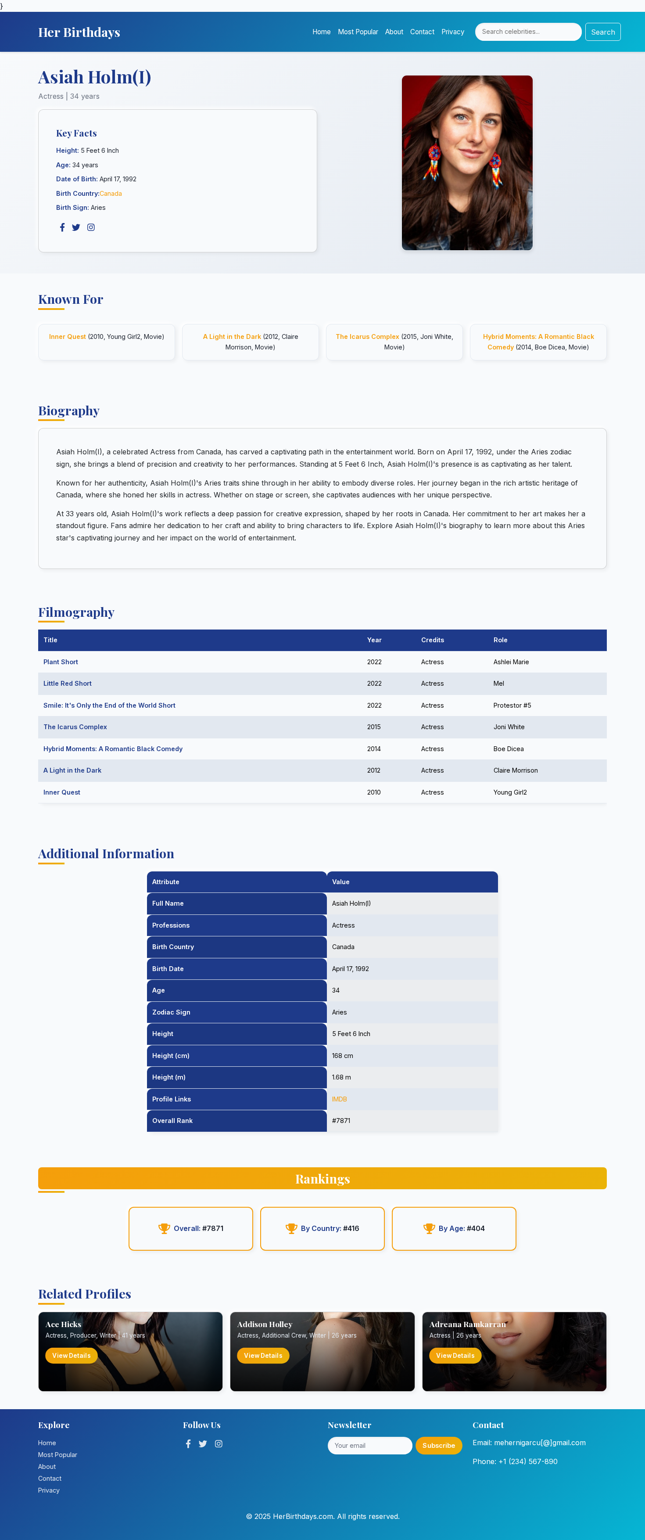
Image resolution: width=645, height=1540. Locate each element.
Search (603, 32)
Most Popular (358, 32)
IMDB (339, 1099)
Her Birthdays (79, 31)
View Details (71, 1355)
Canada (111, 193)
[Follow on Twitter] (203, 1444)
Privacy (453, 32)
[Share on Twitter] (76, 227)
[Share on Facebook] (62, 227)
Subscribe (438, 1445)
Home (321, 32)
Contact (422, 32)
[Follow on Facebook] (188, 1444)
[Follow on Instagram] (218, 1444)
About (394, 32)
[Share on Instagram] (91, 227)
